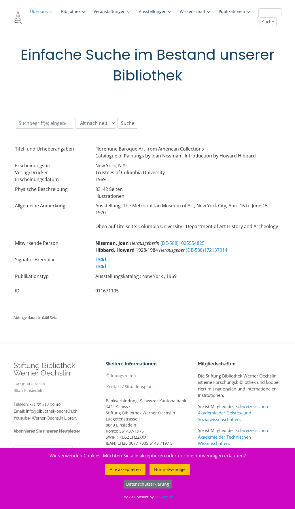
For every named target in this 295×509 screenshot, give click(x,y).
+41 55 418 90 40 (45, 404)
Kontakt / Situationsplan (129, 386)
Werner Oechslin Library (54, 418)
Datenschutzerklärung (147, 484)
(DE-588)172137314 (206, 250)
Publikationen (232, 11)
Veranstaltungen (110, 11)
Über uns (39, 11)
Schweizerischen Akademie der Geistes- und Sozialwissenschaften (233, 412)
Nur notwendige (170, 469)
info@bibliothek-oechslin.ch (51, 411)
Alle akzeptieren (125, 469)
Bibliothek (71, 11)
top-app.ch (164, 496)
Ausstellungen (153, 11)
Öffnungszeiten (121, 375)
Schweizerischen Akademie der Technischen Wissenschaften (233, 436)
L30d (100, 259)
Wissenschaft (193, 11)
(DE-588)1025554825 (182, 243)
